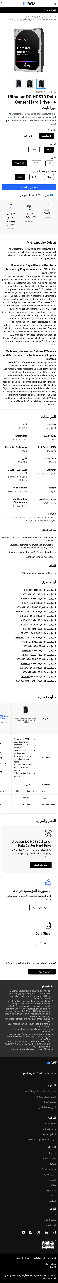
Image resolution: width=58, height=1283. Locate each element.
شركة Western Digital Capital (42, 1139)
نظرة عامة (51, 10)
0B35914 (28, 646)
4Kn (49, 177)
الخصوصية (52, 1258)
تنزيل (45, 942)
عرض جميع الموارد (42, 971)
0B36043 (24, 624)
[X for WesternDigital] (39, 1232)
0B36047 (27, 672)
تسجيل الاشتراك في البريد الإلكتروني (39, 1091)
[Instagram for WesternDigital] (54, 1232)
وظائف (53, 1185)
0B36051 (25, 633)
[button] (41, 84)
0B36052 (20, 637)
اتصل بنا (52, 1201)
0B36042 (24, 668)
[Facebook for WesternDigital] (31, 1232)
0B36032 (24, 616)
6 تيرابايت (28, 136)
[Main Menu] (54, 3)
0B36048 (27, 629)
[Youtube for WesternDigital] (23, 1232)
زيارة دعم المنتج (41, 865)
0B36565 (26, 642)
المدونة (53, 1179)
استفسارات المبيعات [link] (29, 187)
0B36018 (21, 659)
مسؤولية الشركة (48, 1169)
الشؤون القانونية (39, 1258)
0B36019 (21, 607)
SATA (34, 149)
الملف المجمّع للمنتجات (45, 1096)
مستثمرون (51, 1190)
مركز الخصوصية (48, 1174)
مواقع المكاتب (49, 1195)
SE (49, 163)
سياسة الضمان (49, 1102)
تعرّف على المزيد (40, 907)
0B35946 (26, 650)
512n (34, 177)
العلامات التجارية (23, 1258)
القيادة (53, 1164)
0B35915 (28, 590)
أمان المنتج (51, 1225)
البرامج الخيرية (49, 1134)
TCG (36, 163)
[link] (49, 195)
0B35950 (25, 598)
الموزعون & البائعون (47, 1107)
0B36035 (25, 663)
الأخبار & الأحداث (48, 1158)
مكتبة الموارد (50, 1220)
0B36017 (25, 603)
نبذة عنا (52, 1153)
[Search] (2, 3)
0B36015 (26, 655)
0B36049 (25, 676)
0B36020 (20, 611)
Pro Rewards (50, 1123)
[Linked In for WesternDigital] (46, 1232)
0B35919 (27, 594)
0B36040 (25, 620)
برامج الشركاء (49, 1129)
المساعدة (51, 1214)
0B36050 (20, 681)
